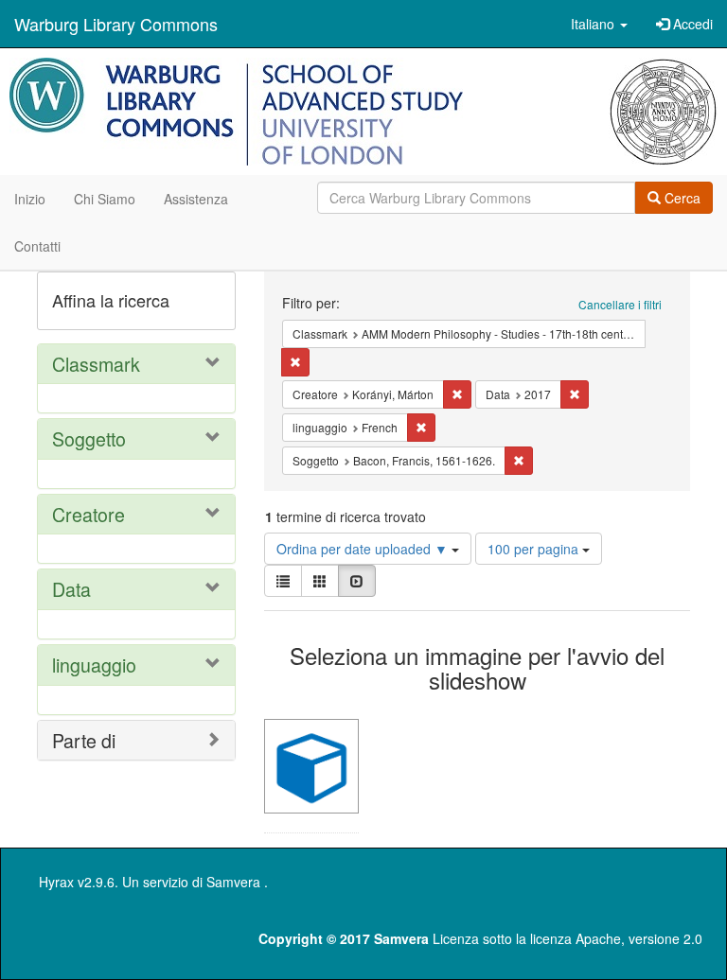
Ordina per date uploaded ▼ (364, 548)
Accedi (691, 23)
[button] (599, 23)
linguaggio (94, 664)
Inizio (29, 198)
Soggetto (89, 438)
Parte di (83, 740)
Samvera (233, 881)
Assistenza (196, 198)
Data (71, 589)
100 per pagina (535, 548)
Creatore (88, 514)
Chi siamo (104, 198)
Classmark (96, 363)
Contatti (37, 245)
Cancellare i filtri (620, 304)
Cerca (680, 197)
